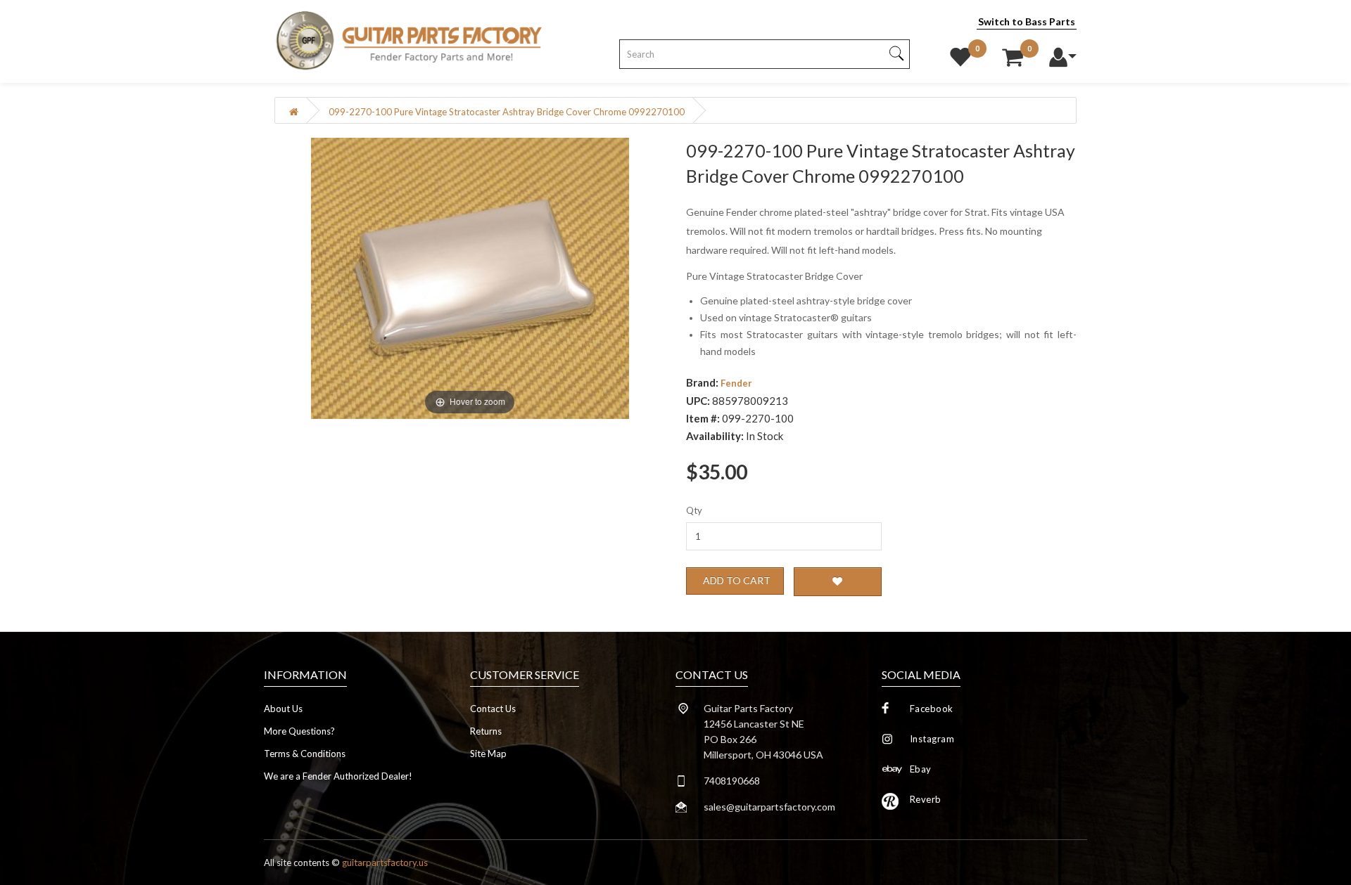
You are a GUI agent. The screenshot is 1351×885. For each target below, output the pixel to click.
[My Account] (1062, 53)
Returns (486, 731)
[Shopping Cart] (1012, 53)
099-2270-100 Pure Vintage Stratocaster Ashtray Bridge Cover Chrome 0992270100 (507, 111)
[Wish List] (960, 53)
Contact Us (493, 708)
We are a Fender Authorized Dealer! (338, 776)
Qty (694, 510)
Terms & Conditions (304, 753)
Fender (736, 383)
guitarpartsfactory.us (385, 862)
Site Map (488, 753)
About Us (283, 708)
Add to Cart (736, 580)
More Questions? (299, 731)
